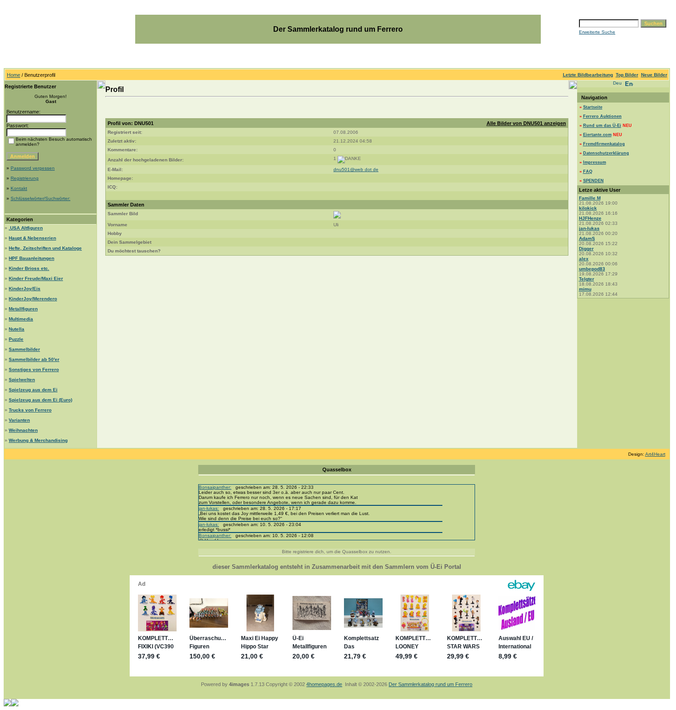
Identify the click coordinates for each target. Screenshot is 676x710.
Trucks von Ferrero (30, 409)
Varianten (19, 420)
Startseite (592, 107)
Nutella (16, 329)
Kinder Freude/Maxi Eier (36, 278)
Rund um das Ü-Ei (602, 125)
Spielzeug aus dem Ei (33, 389)
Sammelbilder (24, 349)
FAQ (587, 171)
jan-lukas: (209, 508)
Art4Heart (655, 454)
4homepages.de (324, 684)
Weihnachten (23, 430)
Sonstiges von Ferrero (34, 369)
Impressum (594, 162)
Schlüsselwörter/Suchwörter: (40, 198)
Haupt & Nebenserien (32, 237)
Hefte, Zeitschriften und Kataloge (45, 248)
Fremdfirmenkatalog (604, 144)
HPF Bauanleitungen (31, 258)
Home (13, 75)
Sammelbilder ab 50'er (34, 359)
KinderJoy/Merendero (33, 298)
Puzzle (16, 339)
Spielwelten (22, 379)
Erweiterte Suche (597, 31)
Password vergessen (33, 168)
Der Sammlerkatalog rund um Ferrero (430, 684)
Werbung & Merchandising (38, 440)
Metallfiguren (23, 308)
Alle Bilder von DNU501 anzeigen (526, 123)
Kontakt (19, 188)
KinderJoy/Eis (24, 288)
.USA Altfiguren (26, 227)
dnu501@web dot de (355, 169)
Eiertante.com (597, 134)
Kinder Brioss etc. (29, 268)
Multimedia (21, 318)
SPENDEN (593, 180)
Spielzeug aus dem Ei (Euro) (40, 399)
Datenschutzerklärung (606, 153)
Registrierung (25, 178)
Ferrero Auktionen (602, 116)
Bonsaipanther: (215, 487)
